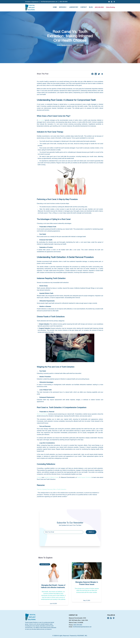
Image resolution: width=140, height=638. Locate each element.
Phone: (71, 625)
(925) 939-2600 (63, 1)
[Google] (111, 1)
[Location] (114, 1)
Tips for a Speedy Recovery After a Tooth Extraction (51, 489)
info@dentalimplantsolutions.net (49, 1)
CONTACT (83, 7)
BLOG (91, 7)
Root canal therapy (42, 414)
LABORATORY (73, 7)
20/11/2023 (80, 45)
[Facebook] (109, 1)
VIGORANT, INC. (82, 635)
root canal (41, 120)
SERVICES (62, 7)
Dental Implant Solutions (84, 477)
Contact (39, 477)
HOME (55, 7)
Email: (71, 627)
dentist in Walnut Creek (51, 477)
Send (90, 532)
